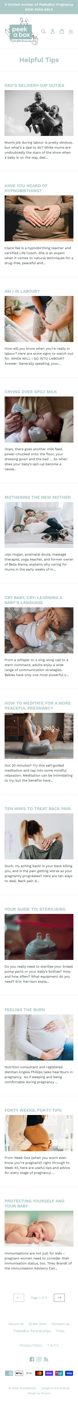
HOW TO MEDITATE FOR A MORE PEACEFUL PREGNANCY (38, 706)
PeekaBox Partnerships (32, 1331)
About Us (16, 1324)
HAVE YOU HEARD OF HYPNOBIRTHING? (26, 188)
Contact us (60, 1324)
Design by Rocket (39, 1393)
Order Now (37, 1324)
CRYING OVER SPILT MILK (31, 391)
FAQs (60, 1331)
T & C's (52, 1345)
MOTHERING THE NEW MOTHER (38, 497)
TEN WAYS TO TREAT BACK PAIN (38, 808)
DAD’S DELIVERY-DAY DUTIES (34, 85)
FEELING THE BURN (25, 1009)
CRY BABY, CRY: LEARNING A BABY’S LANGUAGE (33, 600)
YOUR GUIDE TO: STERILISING (35, 909)
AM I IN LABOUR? (22, 291)
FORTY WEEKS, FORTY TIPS (33, 1110)
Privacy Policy (31, 1345)
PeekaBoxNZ (28, 1388)
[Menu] (71, 31)
